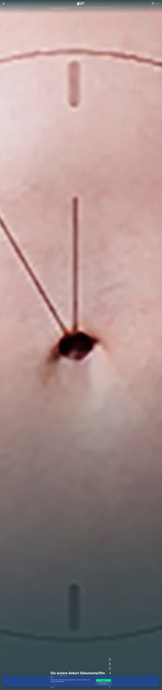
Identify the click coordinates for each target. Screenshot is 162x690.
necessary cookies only (103, 683)
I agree (103, 680)
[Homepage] (81, 3)
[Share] (109, 673)
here (63, 681)
